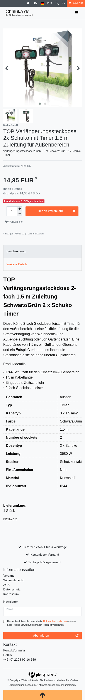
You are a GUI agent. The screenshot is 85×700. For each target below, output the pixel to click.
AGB (6, 585)
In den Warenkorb (50, 211)
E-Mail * (11, 609)
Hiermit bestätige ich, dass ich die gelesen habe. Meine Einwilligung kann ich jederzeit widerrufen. (41, 623)
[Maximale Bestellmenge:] (19, 208)
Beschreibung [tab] (16, 251)
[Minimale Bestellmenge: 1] (19, 213)
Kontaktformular (14, 650)
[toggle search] (57, 3)
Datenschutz (11, 589)
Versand (9, 575)
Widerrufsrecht (13, 580)
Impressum (11, 594)
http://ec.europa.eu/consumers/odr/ (57, 685)
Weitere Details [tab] (17, 264)
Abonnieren (41, 635)
